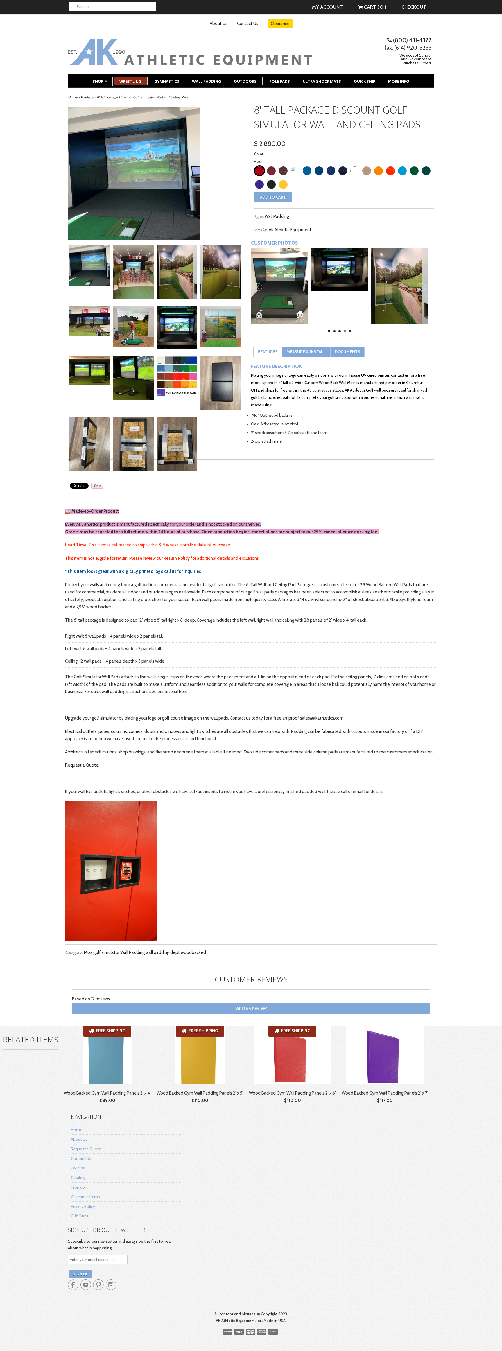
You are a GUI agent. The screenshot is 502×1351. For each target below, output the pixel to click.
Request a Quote (86, 1148)
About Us (218, 23)
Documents (347, 351)
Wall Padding (206, 81)
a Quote (90, 765)
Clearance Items (85, 1196)
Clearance (280, 23)
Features (268, 351)
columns (119, 731)
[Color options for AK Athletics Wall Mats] (177, 377)
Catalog (78, 1177)
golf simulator (106, 952)
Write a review (251, 1008)
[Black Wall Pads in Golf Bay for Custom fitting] (89, 322)
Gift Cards (80, 1216)
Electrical (74, 731)
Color (258, 154)
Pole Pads (279, 81)
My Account (327, 7)
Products (87, 97)
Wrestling (130, 81)
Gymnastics (166, 81)
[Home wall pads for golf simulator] (89, 267)
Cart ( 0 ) (374, 7)
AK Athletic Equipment (290, 229)
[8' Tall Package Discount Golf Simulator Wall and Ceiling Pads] (133, 273)
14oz (87, 952)
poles (103, 731)
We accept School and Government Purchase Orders (415, 59)
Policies (78, 1168)
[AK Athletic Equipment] (190, 61)
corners (136, 731)
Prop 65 (78, 1187)
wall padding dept (163, 952)
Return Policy (177, 558)
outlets (90, 731)
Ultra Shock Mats (322, 81)
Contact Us (247, 23)
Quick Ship (364, 81)
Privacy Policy (83, 1206)
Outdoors (245, 81)
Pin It (97, 486)
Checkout (413, 7)
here (183, 691)
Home (76, 1129)
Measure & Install (306, 351)
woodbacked (193, 952)
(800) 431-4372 (411, 40)
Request (74, 765)
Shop (100, 81)
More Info (398, 81)
